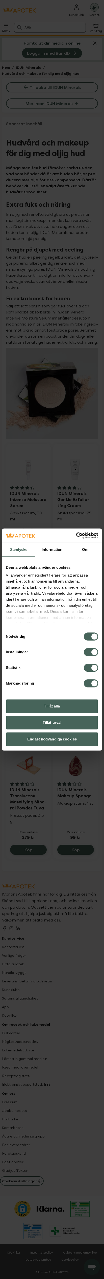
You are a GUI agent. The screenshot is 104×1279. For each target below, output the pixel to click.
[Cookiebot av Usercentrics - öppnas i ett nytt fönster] (76, 535)
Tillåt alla (52, 706)
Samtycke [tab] (19, 549)
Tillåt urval (52, 722)
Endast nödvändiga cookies (52, 739)
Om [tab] (85, 549)
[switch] (91, 652)
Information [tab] (52, 549)
